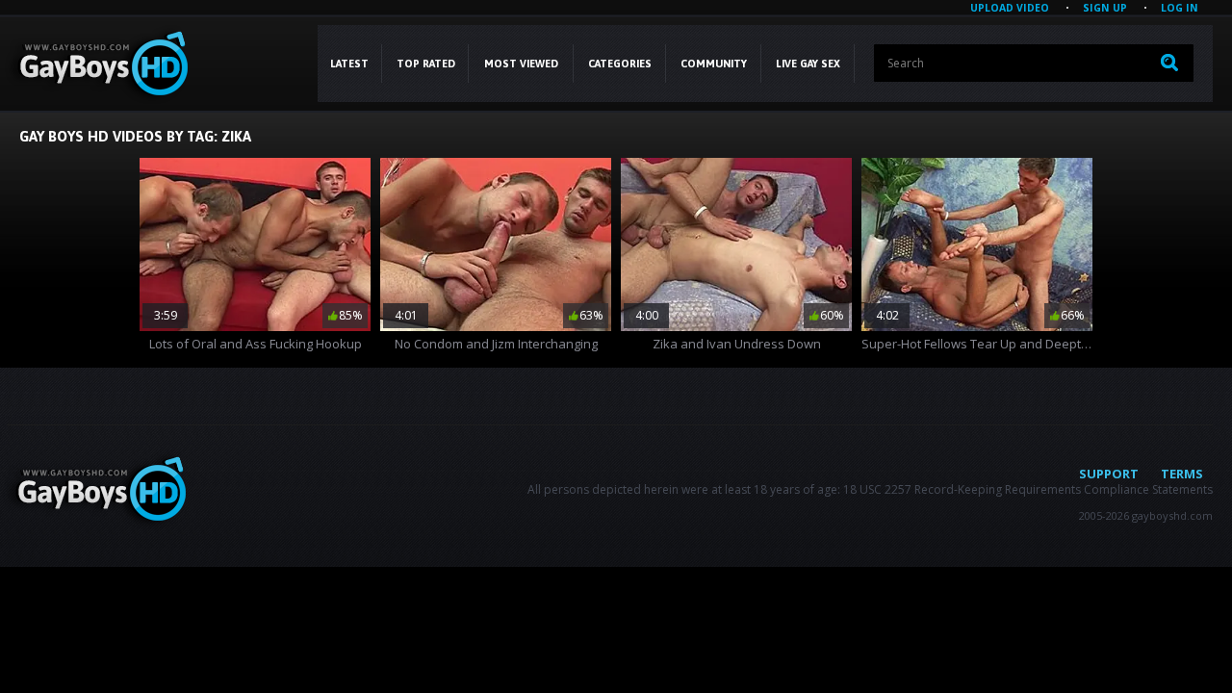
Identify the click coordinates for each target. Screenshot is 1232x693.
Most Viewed (521, 63)
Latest (349, 63)
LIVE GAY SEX (808, 63)
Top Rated (426, 63)
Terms (1182, 473)
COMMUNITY (713, 63)
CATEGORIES (620, 63)
